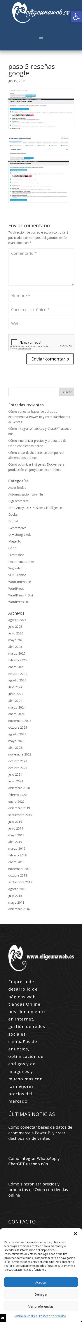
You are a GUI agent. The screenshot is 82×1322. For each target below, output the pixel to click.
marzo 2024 (16, 707)
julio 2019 (15, 822)
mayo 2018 (16, 902)
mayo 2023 (16, 741)
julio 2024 (15, 687)
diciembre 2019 (19, 808)
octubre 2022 (17, 761)
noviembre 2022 (19, 754)
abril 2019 (15, 842)
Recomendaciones (21, 562)
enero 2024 (16, 714)
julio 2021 (15, 774)
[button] (76, 16)
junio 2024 (15, 694)
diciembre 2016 (19, 909)
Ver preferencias (41, 1306)
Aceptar (41, 1282)
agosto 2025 (17, 620)
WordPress (16, 588)
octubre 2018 (17, 875)
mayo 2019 (16, 835)
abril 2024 (15, 700)
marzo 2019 (16, 848)
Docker (13, 514)
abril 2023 (15, 747)
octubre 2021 (17, 768)
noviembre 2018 (19, 869)
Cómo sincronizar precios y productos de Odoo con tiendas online (38, 1189)
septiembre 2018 (20, 882)
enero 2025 (16, 667)
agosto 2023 (17, 734)
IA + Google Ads (19, 534)
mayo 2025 (16, 640)
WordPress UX (18, 602)
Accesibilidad (17, 487)
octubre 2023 (17, 727)
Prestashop (16, 555)
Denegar (41, 1294)
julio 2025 (15, 626)
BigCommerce (18, 501)
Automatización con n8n (25, 494)
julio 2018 (15, 896)
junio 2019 (15, 828)
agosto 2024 (17, 680)
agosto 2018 (17, 889)
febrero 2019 (17, 855)
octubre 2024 (17, 674)
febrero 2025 (17, 660)
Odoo (12, 548)
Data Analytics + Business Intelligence (35, 508)
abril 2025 (15, 647)
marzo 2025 (16, 653)
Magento (14, 541)
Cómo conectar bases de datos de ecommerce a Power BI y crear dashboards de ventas (39, 416)
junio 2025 (15, 633)
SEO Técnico (17, 575)
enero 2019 (16, 862)
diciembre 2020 (19, 788)
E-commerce (17, 528)
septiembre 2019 (20, 815)
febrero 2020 (17, 795)
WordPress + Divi (20, 595)
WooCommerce (19, 582)
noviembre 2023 (19, 721)
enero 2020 (16, 801)
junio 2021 (15, 781)
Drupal (13, 521)
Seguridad (15, 568)
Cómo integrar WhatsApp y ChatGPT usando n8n (34, 1161)
